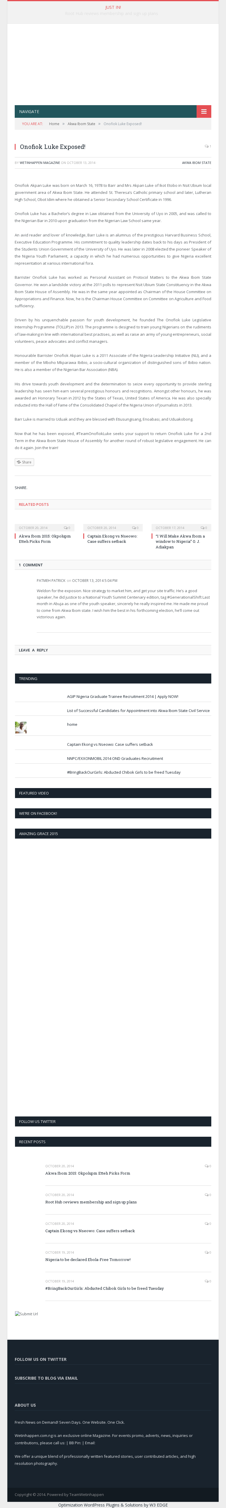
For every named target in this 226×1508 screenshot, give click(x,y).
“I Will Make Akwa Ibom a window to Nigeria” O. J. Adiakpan (180, 541)
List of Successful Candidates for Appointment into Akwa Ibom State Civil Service (138, 710)
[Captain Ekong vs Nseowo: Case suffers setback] (113, 524)
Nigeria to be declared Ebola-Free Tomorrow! (88, 1259)
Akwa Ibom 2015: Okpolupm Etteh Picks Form (45, 538)
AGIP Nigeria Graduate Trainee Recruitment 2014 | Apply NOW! (122, 696)
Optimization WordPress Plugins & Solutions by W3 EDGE (113, 1505)
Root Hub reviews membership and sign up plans (111, 13)
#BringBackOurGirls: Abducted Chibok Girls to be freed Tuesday (124, 772)
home (72, 724)
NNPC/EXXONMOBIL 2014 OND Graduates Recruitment (115, 758)
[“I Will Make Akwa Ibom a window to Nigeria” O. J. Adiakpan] (181, 524)
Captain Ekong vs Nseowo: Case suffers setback (112, 538)
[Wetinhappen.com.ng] (113, 58)
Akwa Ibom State (196, 162)
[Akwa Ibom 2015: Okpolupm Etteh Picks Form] (44, 524)
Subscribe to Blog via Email (46, 1378)
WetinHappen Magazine (40, 162)
